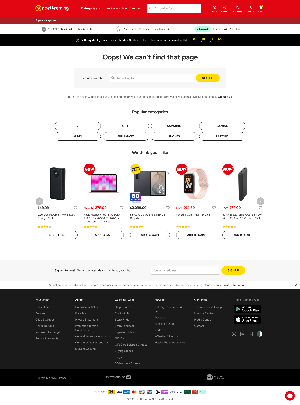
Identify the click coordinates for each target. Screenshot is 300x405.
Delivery (40, 313)
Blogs (118, 357)
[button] (250, 9)
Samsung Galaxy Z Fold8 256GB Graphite (147, 216)
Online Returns (44, 325)
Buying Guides (124, 351)
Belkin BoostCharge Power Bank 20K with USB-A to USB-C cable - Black (242, 216)
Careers (199, 325)
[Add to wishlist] (75, 208)
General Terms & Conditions (92, 336)
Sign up (233, 270)
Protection (161, 317)
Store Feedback (125, 325)
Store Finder (122, 319)
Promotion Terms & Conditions (87, 328)
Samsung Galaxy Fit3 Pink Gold (193, 214)
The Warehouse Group (208, 307)
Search (207, 78)
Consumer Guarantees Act (91, 342)
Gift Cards (121, 338)
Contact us (225, 96)
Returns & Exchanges (48, 332)
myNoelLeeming (85, 348)
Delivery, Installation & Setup (168, 309)
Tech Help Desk (164, 323)
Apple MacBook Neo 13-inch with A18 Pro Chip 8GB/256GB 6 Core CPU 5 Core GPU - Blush (102, 218)
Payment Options (125, 332)
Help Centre (122, 307)
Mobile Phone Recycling (170, 342)
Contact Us (122, 313)
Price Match (82, 313)
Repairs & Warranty (47, 338)
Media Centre (202, 319)
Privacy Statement (86, 319)
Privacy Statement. (233, 285)
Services (135, 8)
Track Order (42, 307)
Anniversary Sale (116, 8)
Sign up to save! (65, 270)
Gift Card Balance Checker (131, 344)
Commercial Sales (86, 307)
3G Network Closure (127, 363)
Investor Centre (204, 313)
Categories (89, 8)
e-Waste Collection (167, 336)
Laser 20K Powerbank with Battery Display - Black (56, 216)
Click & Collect (44, 319)
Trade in (159, 330)
